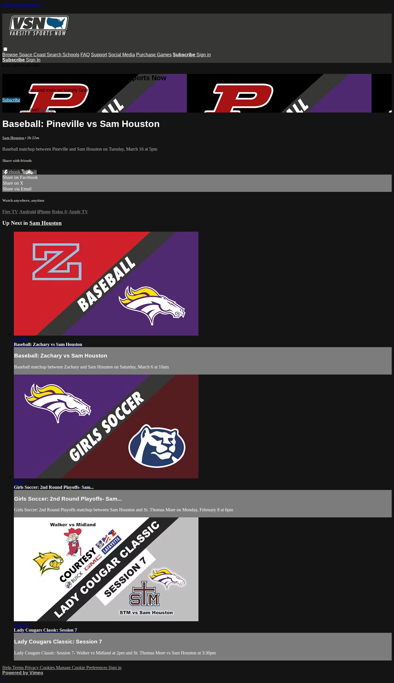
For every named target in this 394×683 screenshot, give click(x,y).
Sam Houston (13, 138)
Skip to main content (21, 4)
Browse (10, 54)
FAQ (85, 54)
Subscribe (11, 100)
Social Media (121, 54)
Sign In (33, 59)
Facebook (11, 171)
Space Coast (33, 54)
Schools (71, 54)
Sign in (203, 54)
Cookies (48, 667)
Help (7, 667)
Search (55, 54)
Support (99, 54)
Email (31, 171)
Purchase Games (154, 54)
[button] (5, 49)
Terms (18, 667)
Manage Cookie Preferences (82, 667)
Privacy (32, 667)
